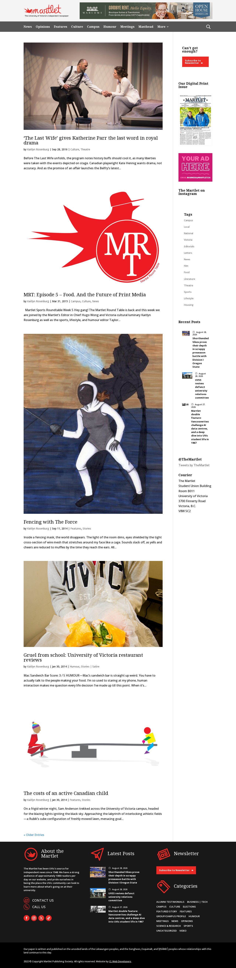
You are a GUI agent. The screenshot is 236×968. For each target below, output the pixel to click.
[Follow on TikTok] (49, 918)
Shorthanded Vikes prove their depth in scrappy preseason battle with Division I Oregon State (200, 352)
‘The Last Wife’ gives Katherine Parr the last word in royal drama (91, 140)
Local (187, 226)
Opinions (43, 27)
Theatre (85, 149)
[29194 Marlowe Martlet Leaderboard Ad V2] (146, 18)
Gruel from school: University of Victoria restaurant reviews (83, 657)
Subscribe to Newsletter (193, 62)
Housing (188, 304)
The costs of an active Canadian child (66, 793)
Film (186, 265)
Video (182, 930)
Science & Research (168, 925)
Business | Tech (197, 901)
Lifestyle (189, 298)
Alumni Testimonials (170, 901)
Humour (109, 27)
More (161, 27)
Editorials (189, 246)
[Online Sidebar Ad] (195, 180)
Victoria (188, 239)
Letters (188, 252)
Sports (188, 292)
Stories (87, 528)
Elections (189, 906)
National (188, 233)
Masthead (145, 27)
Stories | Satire (90, 666)
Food (187, 272)
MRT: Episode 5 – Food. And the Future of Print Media (85, 294)
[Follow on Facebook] (27, 918)
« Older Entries (34, 835)
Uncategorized (166, 930)
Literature (189, 279)
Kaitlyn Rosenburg (38, 149)
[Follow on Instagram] (34, 918)
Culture (77, 27)
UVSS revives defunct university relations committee (202, 388)
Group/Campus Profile (171, 916)
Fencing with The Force (50, 521)
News (28, 27)
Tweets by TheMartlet (194, 465)
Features (60, 27)
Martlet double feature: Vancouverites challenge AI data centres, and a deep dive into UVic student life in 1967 (200, 426)
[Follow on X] (41, 918)
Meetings (127, 27)
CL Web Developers (120, 961)
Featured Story (166, 911)
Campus (93, 27)
